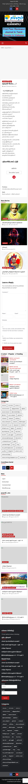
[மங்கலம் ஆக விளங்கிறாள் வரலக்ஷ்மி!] (4, 360)
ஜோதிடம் (12, 428)
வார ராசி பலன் (22, 457)
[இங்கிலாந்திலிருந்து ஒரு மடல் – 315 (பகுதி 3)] (4, 394)
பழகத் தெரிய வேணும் (6, 444)
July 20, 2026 (12, 273)
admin (5, 86)
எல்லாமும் (4, 247)
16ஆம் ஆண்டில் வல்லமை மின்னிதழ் (10, 3)
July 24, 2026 (10, 249)
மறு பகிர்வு (4, 451)
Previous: (12, 188)
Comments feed (6, 485)
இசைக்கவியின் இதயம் (16, 411)
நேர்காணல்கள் (18, 438)
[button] (2, 43)
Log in (3, 478)
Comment (5, 292)
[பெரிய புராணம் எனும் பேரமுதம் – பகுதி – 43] (4, 369)
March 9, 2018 (11, 86)
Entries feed (5, 481)
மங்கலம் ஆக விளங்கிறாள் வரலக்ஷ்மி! (11, 515)
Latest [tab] (4, 354)
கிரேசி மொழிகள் (22, 421)
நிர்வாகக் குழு (22, 3)
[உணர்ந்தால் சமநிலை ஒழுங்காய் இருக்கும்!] (4, 386)
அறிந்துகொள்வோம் (15, 408)
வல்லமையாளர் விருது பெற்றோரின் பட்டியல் (10, 457)
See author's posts (14, 172)
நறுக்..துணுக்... (11, 434)
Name (4, 313)
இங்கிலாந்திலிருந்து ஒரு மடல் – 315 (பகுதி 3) (17, 395)
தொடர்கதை (18, 431)
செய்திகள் (12, 393)
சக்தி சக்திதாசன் (6, 619)
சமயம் (10, 425)
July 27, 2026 (12, 224)
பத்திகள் (14, 441)
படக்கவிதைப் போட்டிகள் (6, 441)
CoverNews (10, 781)
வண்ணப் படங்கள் (18, 451)
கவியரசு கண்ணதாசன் (6, 421)
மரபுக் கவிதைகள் (13, 359)
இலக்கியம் (5, 267)
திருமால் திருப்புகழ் (5, 431)
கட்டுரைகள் (4, 418)
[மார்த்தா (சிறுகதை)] (2, 375)
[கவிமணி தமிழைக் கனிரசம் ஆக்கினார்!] (14, 212)
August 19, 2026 (11, 568)
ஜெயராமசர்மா (6, 224)
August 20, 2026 (13, 542)
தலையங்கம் (19, 428)
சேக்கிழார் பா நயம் (5, 428)
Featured (10, 405)
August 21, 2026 (13, 517)
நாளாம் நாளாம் (17, 358)
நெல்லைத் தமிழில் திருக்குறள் (7, 438)
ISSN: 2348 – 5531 (14, 6)
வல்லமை (14, 24)
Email (16, 313)
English (4, 405)
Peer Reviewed (5, 408)
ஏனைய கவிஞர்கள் (11, 415)
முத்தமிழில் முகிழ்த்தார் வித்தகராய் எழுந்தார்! (13, 272)
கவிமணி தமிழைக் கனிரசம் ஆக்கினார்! (12, 223)
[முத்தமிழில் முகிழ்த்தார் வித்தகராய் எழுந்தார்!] (14, 261)
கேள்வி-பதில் (4, 425)
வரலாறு (15, 393)
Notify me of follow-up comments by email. (13, 339)
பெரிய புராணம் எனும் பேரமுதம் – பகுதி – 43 (15, 371)
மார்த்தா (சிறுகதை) (14, 379)
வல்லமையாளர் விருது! (6, 454)
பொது (10, 81)
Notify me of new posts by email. (13, 343)
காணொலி (15, 421)
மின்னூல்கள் (10, 451)
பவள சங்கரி (5, 542)
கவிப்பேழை (17, 418)
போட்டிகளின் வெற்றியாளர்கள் (7, 447)
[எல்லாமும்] (14, 236)
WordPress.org (6, 488)
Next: (11, 193)
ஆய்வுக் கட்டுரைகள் (6, 411)
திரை (12, 431)
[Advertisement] (14, 64)
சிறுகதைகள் (12, 377)
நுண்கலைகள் (19, 434)
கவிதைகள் (5, 81)
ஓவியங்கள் (20, 415)
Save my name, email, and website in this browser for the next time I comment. (14, 329)
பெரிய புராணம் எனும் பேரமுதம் (15, 368)
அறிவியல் (23, 408)
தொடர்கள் (16, 366)
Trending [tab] (19, 354)
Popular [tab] (11, 354)
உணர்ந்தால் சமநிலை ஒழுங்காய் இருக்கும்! (15, 387)
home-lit (17, 405)
